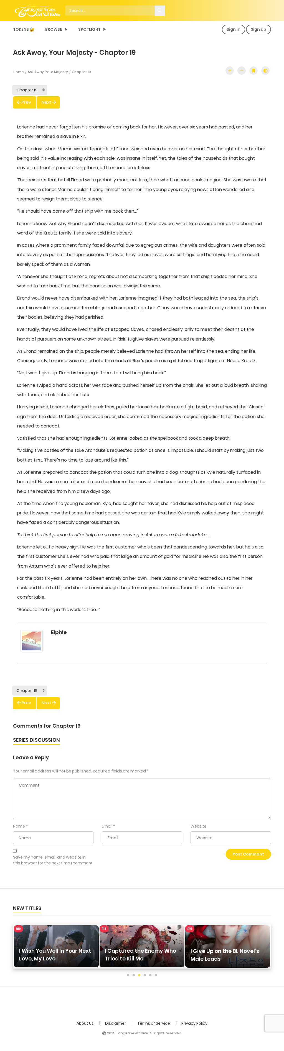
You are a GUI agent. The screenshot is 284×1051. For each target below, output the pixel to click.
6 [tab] (156, 975)
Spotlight (89, 29)
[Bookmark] (253, 70)
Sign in (233, 29)
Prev (26, 102)
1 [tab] (128, 975)
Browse (53, 29)
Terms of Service (153, 1023)
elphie (59, 632)
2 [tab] (133, 975)
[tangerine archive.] (45, 10)
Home (18, 71)
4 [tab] (145, 975)
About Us (85, 1023)
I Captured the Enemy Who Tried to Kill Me (54, 954)
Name (19, 826)
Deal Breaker (208, 958)
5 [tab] (150, 975)
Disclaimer (115, 1023)
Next (46, 102)
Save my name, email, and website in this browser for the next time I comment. (53, 860)
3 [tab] (139, 975)
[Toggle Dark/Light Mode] (265, 70)
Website (199, 826)
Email (107, 826)
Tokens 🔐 (23, 29)
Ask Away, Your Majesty (48, 71)
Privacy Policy (194, 1023)
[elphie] (32, 643)
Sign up (258, 29)
